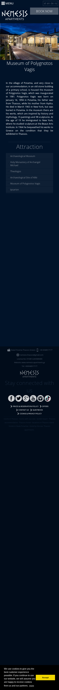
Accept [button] (45, 677)
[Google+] (26, 398)
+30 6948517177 (46, 350)
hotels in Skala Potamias (19, 426)
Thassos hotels (25, 422)
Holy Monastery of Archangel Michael (25, 163)
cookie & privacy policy (31, 413)
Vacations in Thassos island (43, 422)
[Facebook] (11, 398)
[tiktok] (47, 398)
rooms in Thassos (11, 419)
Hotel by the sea (36, 426)
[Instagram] (40, 398)
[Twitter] (18, 398)
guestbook (38, 410)
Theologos (15, 171)
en (48, 3)
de (52, 3)
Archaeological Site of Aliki (23, 177)
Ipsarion (14, 189)
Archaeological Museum (22, 156)
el (45, 3)
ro (56, 3)
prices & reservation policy (25, 406)
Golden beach (42, 419)
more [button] (31, 686)
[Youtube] (33, 398)
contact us (23, 410)
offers (45, 406)
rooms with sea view (27, 419)
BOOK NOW (44, 11)
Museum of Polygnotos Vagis (15, 15)
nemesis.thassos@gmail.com (31, 355)
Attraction (29, 146)
